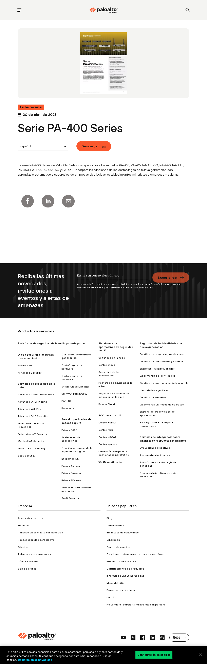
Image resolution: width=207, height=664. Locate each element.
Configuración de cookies (153, 654)
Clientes (23, 547)
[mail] (68, 201)
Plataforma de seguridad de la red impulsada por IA (51, 343)
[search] (187, 10)
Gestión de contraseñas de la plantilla (164, 382)
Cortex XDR (105, 429)
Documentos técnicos (121, 590)
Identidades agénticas (154, 390)
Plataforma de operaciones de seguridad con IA (115, 347)
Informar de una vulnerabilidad (126, 575)
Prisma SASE (69, 429)
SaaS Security (26, 455)
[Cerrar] (200, 654)
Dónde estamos (28, 561)
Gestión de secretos (153, 397)
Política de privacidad (90, 287)
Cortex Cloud (106, 364)
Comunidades (115, 525)
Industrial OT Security (31, 448)
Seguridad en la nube (111, 357)
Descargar (90, 146)
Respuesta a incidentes (155, 455)
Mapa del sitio (116, 582)
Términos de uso (119, 287)
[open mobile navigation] (19, 10)
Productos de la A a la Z (121, 561)
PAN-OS (66, 400)
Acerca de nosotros (30, 518)
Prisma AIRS (25, 365)
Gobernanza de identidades (157, 375)
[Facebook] (27, 201)
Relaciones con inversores (34, 554)
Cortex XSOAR (107, 437)
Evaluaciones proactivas (155, 447)
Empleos (23, 525)
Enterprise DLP (70, 458)
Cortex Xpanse (107, 444)
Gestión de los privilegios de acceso (163, 354)
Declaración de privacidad (35, 659)
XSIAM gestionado (110, 462)
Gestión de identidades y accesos (162, 361)
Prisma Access (70, 465)
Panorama (67, 408)
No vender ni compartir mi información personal (136, 604)
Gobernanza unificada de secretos (162, 404)
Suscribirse (167, 277)
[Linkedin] (47, 201)
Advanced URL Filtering (32, 401)
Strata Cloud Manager (75, 386)
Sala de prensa (27, 568)
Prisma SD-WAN (71, 480)
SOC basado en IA (109, 415)
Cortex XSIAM (107, 422)
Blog (109, 518)
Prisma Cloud (106, 404)
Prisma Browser (71, 472)
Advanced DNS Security (33, 416)
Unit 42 (111, 597)
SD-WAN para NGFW (74, 393)
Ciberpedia (113, 539)
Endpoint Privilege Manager (157, 368)
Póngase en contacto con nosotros (40, 532)
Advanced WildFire (29, 409)
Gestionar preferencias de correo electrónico (136, 554)
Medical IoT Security (31, 441)
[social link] (123, 637)
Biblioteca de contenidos (123, 532)
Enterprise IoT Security (32, 434)
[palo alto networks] (103, 10)
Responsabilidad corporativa (36, 539)
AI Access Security (29, 372)
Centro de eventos (119, 547)
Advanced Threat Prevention (36, 394)
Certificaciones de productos (125, 568)
